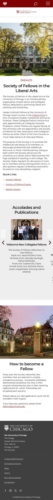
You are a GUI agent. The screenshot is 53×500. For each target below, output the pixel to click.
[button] (48, 5)
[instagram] (11, 491)
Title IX (7, 473)
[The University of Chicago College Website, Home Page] (26, 12)
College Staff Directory (13, 459)
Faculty (27, 80)
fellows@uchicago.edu (14, 406)
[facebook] (6, 491)
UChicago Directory (12, 464)
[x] (17, 491)
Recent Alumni (13, 189)
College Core (38, 115)
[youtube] (22, 491)
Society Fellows (13, 179)
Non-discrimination (12, 478)
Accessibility (9, 482)
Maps (6, 468)
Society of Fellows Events (18, 184)
